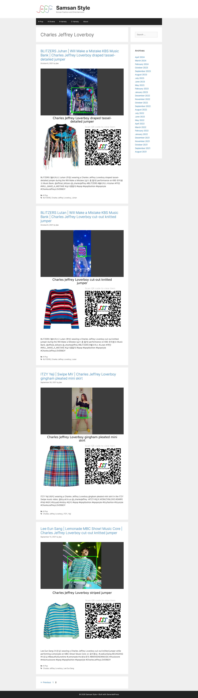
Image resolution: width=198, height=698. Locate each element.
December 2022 (142, 96)
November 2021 (142, 141)
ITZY (65, 514)
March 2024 (140, 60)
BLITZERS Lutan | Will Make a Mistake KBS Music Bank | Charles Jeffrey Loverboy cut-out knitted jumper (79, 217)
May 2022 (139, 120)
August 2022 (141, 110)
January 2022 (141, 134)
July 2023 (139, 78)
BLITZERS (47, 198)
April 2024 (140, 57)
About (85, 21)
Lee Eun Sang (69, 668)
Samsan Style (73, 8)
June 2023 (140, 82)
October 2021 (141, 145)
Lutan (74, 359)
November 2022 (142, 99)
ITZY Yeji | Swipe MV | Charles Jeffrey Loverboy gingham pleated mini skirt (78, 376)
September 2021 (142, 148)
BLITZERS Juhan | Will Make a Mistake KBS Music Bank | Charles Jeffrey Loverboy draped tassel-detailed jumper (80, 55)
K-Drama (51, 21)
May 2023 (139, 85)
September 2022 (143, 106)
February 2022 (141, 131)
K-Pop (40, 21)
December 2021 (142, 138)
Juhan (74, 198)
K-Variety (63, 21)
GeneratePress (113, 694)
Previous (46, 682)
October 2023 (141, 67)
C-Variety (75, 21)
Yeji (69, 514)
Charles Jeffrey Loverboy (61, 198)
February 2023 (142, 89)
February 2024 (142, 64)
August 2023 (141, 74)
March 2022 (140, 127)
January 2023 (141, 92)
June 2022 (140, 117)
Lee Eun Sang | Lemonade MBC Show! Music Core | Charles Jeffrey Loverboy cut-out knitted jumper (81, 531)
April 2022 (139, 124)
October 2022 (141, 103)
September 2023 (143, 71)
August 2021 (141, 152)
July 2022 (139, 113)
